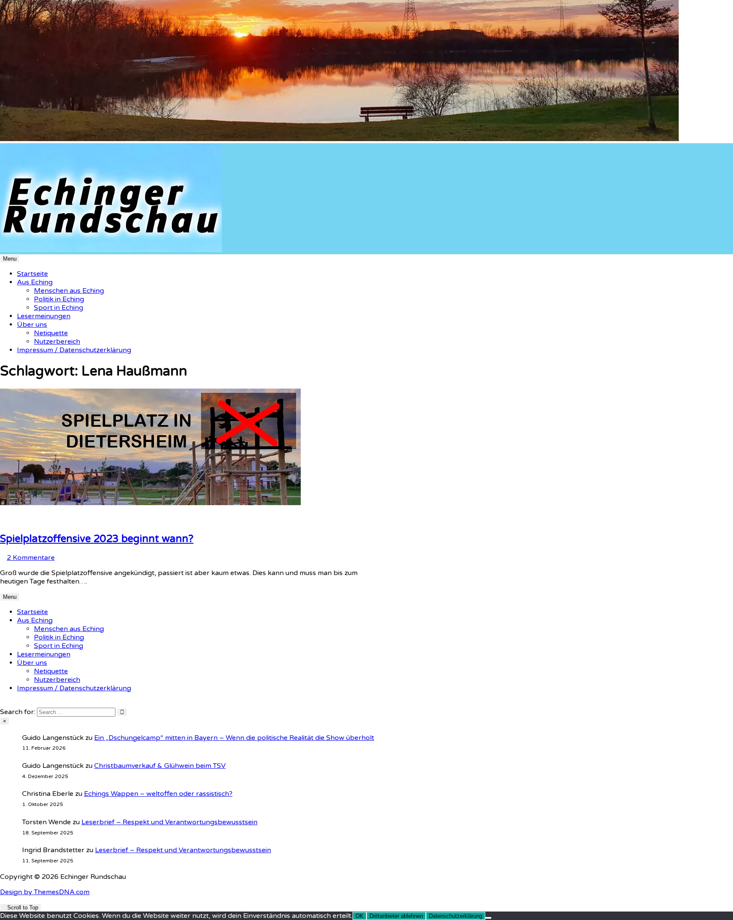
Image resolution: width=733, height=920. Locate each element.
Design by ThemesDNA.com (45, 892)
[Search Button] (2, 703)
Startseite (32, 274)
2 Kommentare (31, 557)
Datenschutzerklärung (455, 916)
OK (359, 916)
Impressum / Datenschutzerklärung (74, 350)
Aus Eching (35, 282)
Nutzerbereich (57, 341)
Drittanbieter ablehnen (396, 916)
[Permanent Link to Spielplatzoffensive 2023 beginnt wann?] (150, 503)
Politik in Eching (59, 299)
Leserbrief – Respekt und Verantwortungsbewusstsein (169, 822)
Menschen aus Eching (69, 290)
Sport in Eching (58, 307)
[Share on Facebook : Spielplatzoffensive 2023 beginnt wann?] (12, 520)
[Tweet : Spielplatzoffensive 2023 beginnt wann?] (17, 520)
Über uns (32, 324)
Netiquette (51, 333)
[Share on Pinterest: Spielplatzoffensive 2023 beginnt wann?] (7, 520)
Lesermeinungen (43, 316)
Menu (10, 259)
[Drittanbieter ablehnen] (488, 918)
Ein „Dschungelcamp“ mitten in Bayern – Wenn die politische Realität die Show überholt (234, 738)
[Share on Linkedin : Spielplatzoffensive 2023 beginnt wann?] (2, 520)
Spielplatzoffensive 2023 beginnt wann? (96, 539)
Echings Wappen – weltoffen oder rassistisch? (158, 793)
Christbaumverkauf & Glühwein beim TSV (160, 766)
